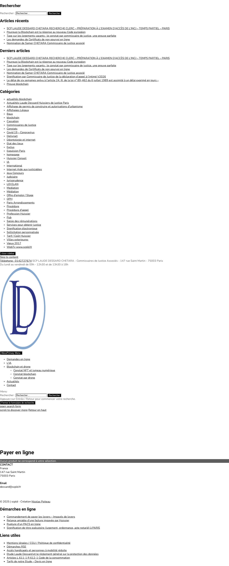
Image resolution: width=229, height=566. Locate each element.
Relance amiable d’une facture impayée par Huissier (38, 520)
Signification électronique (22, 228)
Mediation (13, 188)
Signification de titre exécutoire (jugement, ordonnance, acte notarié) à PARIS (53, 528)
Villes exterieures (17, 239)
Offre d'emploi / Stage (20, 195)
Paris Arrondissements (21, 203)
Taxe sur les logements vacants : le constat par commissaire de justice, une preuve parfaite (61, 36)
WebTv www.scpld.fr (19, 247)
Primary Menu (10, 353)
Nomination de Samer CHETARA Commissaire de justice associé (46, 43)
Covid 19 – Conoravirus (21, 132)
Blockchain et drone (19, 367)
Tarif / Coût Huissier (19, 236)
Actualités (13, 381)
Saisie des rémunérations (22, 221)
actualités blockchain (19, 99)
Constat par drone (24, 378)
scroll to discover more (14, 410)
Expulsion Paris (16, 151)
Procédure (13, 206)
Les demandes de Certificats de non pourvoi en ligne (38, 39)
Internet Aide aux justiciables (24, 169)
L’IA (9, 363)
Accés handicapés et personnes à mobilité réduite (37, 550)
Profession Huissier (18, 214)
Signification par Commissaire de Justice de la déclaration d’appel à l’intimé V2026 (56, 76)
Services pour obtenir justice (24, 225)
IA (8, 162)
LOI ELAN (12, 184)
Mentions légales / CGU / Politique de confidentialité (38, 543)
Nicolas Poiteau (41, 501)
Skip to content (9, 257)
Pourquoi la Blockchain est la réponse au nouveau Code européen (46, 32)
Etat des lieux (15, 143)
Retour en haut (37, 410)
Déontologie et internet (21, 140)
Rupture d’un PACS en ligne (24, 524)
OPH (9, 199)
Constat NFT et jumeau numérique (34, 370)
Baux (10, 114)
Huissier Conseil (16, 158)
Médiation (13, 191)
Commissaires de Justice (21, 125)
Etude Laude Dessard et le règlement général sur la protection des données (53, 554)
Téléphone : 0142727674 (16, 261)
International (14, 166)
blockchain (13, 117)
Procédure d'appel (18, 210)
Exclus (10, 147)
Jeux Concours (15, 173)
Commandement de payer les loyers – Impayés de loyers (41, 517)
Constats (12, 129)
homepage (13, 154)
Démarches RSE (16, 547)
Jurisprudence (15, 180)
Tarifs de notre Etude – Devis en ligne (29, 561)
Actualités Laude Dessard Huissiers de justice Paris (38, 103)
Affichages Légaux (18, 110)
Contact (11, 385)
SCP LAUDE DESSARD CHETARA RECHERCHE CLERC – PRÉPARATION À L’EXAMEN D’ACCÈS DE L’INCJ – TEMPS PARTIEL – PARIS (88, 28)
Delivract (12, 136)
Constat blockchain (24, 374)
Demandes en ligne (18, 359)
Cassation (13, 121)
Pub (9, 217)
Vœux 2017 (14, 243)
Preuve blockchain (17, 84)
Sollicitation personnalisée (23, 232)
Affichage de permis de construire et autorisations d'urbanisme (45, 106)
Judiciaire (12, 177)
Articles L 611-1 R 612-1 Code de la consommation (38, 558)
